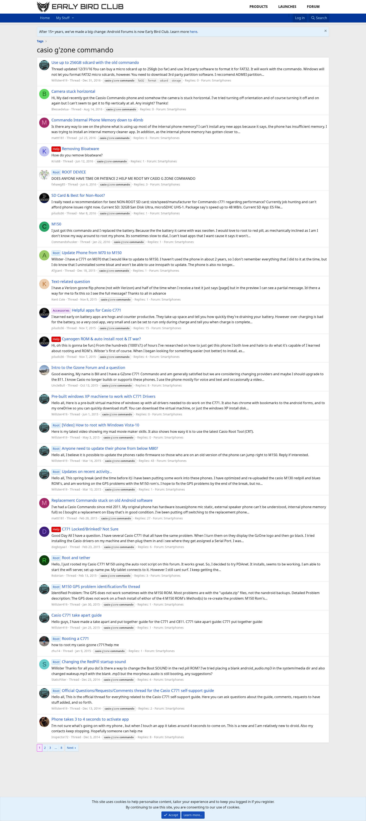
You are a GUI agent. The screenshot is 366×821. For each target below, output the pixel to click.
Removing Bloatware (76, 148)
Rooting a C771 (71, 638)
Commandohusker (64, 242)
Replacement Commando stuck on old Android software (101, 500)
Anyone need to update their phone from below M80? (105, 448)
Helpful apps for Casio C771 (87, 310)
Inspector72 (59, 737)
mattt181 (57, 138)
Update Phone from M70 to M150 (87, 252)
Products (259, 6)
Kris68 (55, 161)
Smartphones (221, 80)
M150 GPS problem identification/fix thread (96, 586)
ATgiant (56, 271)
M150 (56, 223)
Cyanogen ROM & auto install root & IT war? (97, 338)
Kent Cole (58, 299)
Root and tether (71, 557)
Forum (313, 6)
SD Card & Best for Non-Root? (78, 195)
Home (45, 17)
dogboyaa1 (59, 547)
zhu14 (55, 651)
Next (70, 748)
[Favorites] (290, 15)
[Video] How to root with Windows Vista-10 (96, 424)
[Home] (286, 15)
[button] (73, 18)
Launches (287, 6)
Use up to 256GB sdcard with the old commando (95, 62)
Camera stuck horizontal (73, 91)
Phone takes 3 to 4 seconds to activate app (90, 719)
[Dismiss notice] (325, 31)
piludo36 (57, 213)
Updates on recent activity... (82, 471)
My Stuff (62, 17)
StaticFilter (59, 680)
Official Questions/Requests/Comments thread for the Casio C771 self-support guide (133, 690)
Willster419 (59, 80)
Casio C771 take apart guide (76, 615)
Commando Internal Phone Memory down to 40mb (97, 119)
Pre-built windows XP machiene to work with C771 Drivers (103, 396)
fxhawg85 (58, 184)
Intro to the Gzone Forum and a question (88, 367)
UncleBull (58, 385)
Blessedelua (60, 109)
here (193, 31)
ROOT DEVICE (69, 171)
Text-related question (70, 281)
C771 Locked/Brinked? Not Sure (85, 528)
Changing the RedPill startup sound (89, 661)
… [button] (56, 748)
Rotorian (57, 576)
